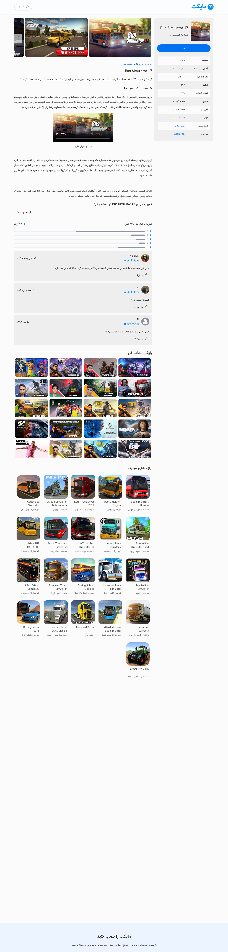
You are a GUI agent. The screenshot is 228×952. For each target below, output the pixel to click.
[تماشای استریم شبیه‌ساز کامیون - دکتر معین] (134, 389)
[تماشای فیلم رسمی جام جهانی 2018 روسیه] (66, 409)
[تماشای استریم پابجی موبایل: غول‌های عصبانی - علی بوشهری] (134, 409)
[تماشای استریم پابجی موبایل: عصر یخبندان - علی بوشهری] (31, 389)
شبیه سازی (179, 126)
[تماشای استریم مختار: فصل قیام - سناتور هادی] (100, 368)
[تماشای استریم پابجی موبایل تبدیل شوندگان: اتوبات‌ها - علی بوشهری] (134, 368)
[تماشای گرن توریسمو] (31, 429)
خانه (149, 64)
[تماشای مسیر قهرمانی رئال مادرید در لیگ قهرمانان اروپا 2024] (100, 429)
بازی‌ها (139, 64)
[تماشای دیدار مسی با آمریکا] (31, 450)
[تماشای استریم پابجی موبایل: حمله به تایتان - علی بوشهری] (100, 409)
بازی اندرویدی (178, 118)
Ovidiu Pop (179, 134)
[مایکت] (202, 10)
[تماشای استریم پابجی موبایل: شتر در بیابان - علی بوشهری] (100, 450)
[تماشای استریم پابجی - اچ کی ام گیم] (31, 368)
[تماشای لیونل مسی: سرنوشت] (134, 450)
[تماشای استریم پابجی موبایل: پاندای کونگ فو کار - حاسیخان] (100, 389)
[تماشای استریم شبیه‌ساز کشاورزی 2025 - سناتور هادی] (31, 409)
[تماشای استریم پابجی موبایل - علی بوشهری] (66, 450)
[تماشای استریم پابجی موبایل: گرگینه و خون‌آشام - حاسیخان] (66, 389)
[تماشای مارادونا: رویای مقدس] (134, 429)
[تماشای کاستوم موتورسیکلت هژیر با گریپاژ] (66, 429)
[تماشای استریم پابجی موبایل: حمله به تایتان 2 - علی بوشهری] (66, 368)
